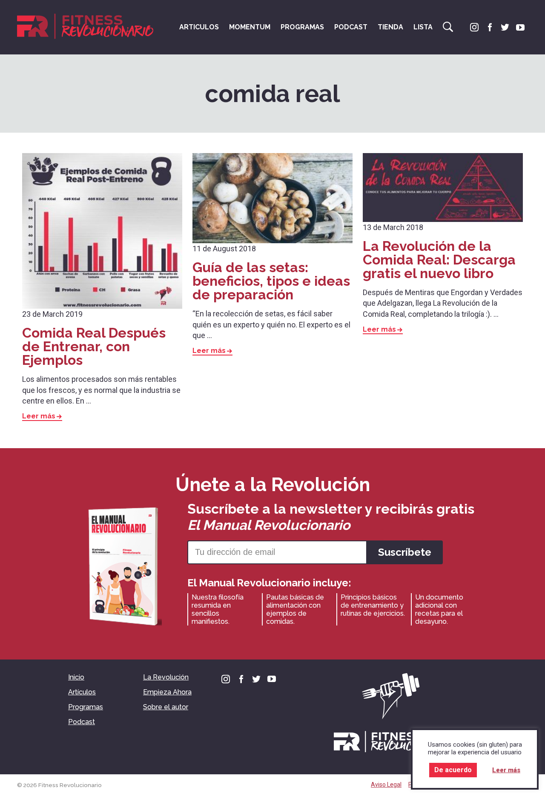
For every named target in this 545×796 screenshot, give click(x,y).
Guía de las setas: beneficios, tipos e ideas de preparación (271, 280)
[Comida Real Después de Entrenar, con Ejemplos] (102, 231)
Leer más (38, 416)
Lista (423, 27)
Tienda (390, 27)
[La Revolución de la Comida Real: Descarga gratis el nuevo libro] (443, 187)
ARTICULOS (199, 27)
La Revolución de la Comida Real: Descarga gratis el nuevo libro (439, 259)
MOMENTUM (249, 27)
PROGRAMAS (302, 27)
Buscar (448, 27)
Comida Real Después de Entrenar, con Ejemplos (94, 346)
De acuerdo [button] (453, 770)
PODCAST (350, 27)
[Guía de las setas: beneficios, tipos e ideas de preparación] (272, 198)
